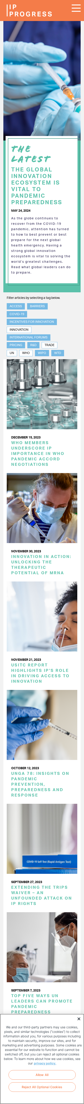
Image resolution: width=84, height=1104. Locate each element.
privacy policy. (45, 1063)
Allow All (42, 1075)
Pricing (16, 345)
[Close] (77, 1018)
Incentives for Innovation (32, 321)
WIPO (42, 353)
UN (12, 353)
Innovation (19, 329)
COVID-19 (17, 314)
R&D (33, 345)
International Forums (28, 337)
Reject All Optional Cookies (42, 1087)
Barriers (37, 306)
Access (16, 306)
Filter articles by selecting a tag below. (33, 298)
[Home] (20, 10)
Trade (49, 345)
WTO (57, 353)
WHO (26, 353)
